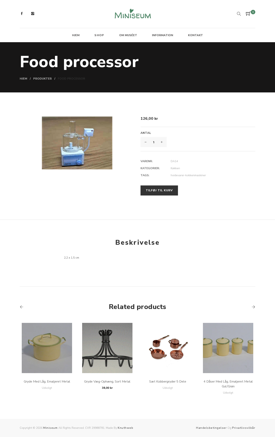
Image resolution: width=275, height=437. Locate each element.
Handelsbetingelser (211, 428)
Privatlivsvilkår (243, 428)
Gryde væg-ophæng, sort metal (107, 381)
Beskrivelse (137, 242)
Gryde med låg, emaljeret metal (47, 381)
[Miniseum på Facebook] (22, 14)
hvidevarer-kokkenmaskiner (188, 175)
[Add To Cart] (47, 363)
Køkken (175, 168)
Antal (146, 133)
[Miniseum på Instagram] (33, 14)
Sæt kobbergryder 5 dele (167, 381)
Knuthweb (125, 428)
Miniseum (50, 428)
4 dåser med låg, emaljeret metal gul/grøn (228, 384)
